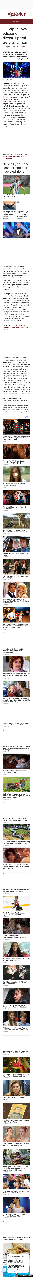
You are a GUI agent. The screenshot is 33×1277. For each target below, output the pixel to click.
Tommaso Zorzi (8, 101)
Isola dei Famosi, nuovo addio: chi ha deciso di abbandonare (15, 156)
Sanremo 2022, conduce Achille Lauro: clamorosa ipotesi (15, 327)
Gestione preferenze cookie (25, 1275)
